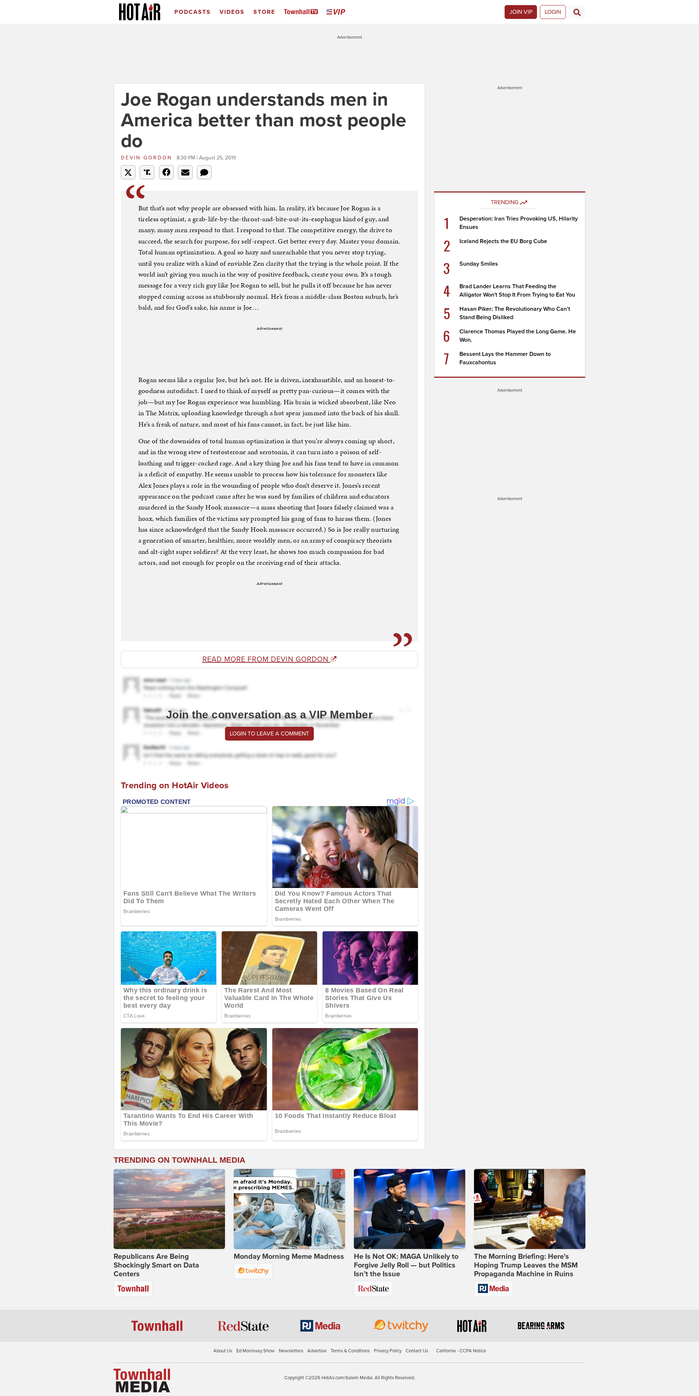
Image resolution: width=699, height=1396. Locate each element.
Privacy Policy (388, 1351)
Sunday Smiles (478, 263)
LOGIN (553, 12)
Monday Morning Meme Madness (289, 1256)
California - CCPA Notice (461, 1351)
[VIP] (337, 12)
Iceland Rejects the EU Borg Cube (503, 241)
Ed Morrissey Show (255, 1351)
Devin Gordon (148, 158)
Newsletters (291, 1351)
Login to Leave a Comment (269, 733)
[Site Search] (577, 12)
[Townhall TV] (302, 12)
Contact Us (417, 1351)
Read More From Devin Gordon (266, 659)
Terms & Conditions (350, 1351)
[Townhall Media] (142, 1380)
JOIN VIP (520, 12)
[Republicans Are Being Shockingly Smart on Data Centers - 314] (169, 1209)
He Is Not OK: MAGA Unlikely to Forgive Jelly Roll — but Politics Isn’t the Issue (406, 1265)
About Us (222, 1351)
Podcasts (192, 12)
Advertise (317, 1351)
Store (264, 12)
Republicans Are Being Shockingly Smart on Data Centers (156, 1265)
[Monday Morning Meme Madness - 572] (289, 1209)
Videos (232, 12)
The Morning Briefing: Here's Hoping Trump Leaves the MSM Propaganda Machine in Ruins (526, 1265)
